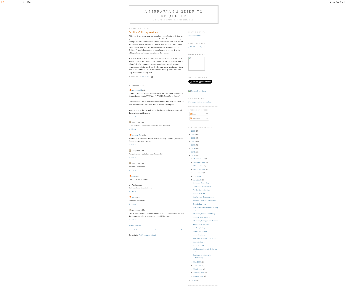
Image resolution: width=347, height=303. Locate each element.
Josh (133, 176)
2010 (193, 141)
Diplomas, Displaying (201, 183)
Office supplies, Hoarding (202, 186)
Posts (194, 114)
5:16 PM (132, 191)
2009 (193, 145)
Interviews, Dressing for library (204, 213)
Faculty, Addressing (200, 231)
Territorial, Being (199, 235)
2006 (193, 155)
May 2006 (197, 262)
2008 (193, 148)
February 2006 (199, 272)
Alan (133, 197)
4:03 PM (132, 145)
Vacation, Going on (200, 228)
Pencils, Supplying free (201, 190)
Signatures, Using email (201, 224)
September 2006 (199, 169)
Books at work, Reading (201, 217)
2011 (193, 138)
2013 (193, 131)
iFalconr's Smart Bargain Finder (140, 188)
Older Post (180, 230)
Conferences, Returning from (203, 197)
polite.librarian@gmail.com (198, 46)
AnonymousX (136, 90)
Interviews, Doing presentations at (205, 220)
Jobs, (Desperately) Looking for (204, 238)
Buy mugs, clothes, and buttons (199, 102)
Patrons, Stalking (199, 193)
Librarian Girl (136, 135)
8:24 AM (133, 116)
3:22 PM (132, 170)
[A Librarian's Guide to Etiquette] (196, 70)
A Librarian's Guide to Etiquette (173, 13)
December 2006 (199, 158)
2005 (193, 280)
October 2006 (198, 165)
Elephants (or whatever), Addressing (202, 256)
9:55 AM (133, 129)
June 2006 (197, 180)
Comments (196, 118)
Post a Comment (135, 225)
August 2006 (198, 173)
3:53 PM (132, 157)
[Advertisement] (173, 297)
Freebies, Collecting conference (144, 32)
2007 (193, 152)
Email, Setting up (199, 242)
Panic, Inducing (198, 245)
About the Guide (194, 35)
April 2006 (197, 265)
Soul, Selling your (199, 204)
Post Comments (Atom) (147, 235)
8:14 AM (133, 204)
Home (157, 230)
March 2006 (198, 269)
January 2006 (198, 276)
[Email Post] (152, 76)
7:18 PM (132, 219)
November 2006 (199, 162)
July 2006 (197, 176)
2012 (193, 134)
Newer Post (133, 230)
